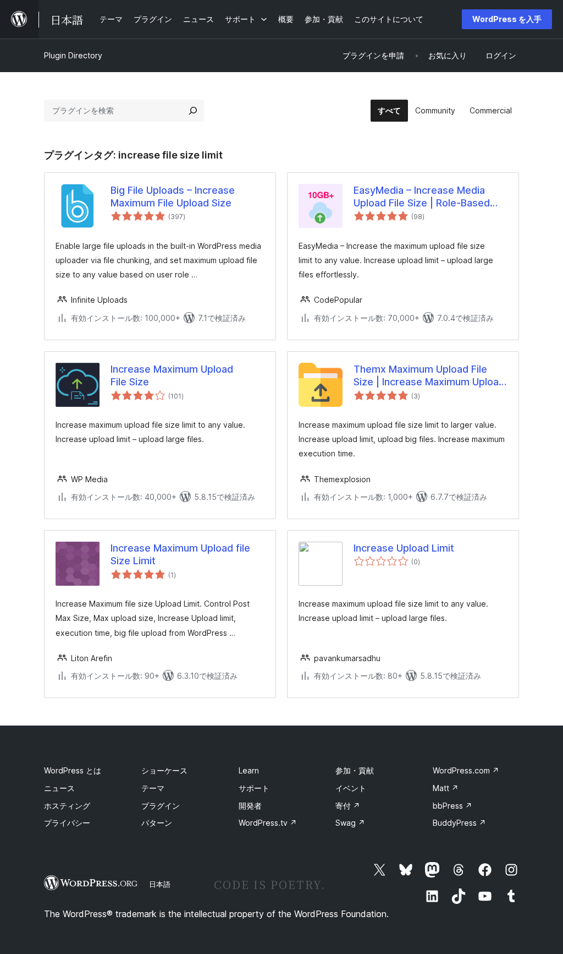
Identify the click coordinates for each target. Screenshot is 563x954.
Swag (350, 822)
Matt (446, 788)
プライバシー (67, 822)
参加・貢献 (354, 770)
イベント (350, 788)
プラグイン (160, 805)
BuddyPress (459, 822)
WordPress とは (72, 770)
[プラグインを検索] (193, 111)
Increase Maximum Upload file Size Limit (180, 554)
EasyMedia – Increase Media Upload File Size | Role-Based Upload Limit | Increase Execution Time (422, 197)
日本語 (159, 884)
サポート (254, 788)
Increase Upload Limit (404, 548)
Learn (249, 770)
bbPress (452, 805)
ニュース (59, 788)
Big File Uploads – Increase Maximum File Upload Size (173, 196)
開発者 (250, 805)
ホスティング (67, 805)
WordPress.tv (268, 822)
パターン (156, 822)
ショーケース (164, 770)
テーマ (152, 788)
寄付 (347, 805)
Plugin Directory (73, 55)
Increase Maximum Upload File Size (172, 375)
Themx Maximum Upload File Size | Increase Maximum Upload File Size (429, 376)
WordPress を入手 (507, 19)
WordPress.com (466, 770)
